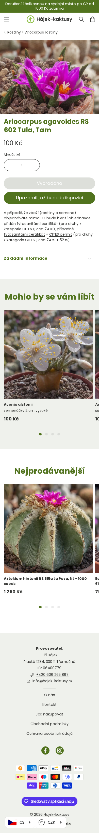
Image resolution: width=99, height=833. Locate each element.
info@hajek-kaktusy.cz (52, 680)
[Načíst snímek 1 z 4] (40, 434)
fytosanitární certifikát (37, 223)
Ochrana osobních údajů (49, 733)
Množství (12, 154)
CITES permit (60, 234)
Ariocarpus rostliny (41, 32)
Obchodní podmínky (49, 723)
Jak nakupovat (49, 714)
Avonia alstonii (18, 404)
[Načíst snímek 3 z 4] (53, 434)
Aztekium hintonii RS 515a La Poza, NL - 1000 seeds (45, 581)
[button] (81, 19)
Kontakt (49, 704)
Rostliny (14, 32)
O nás (49, 695)
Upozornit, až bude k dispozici (49, 197)
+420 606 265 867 (52, 674)
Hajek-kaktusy (56, 814)
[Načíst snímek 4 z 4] (59, 434)
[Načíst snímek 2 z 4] (46, 434)
